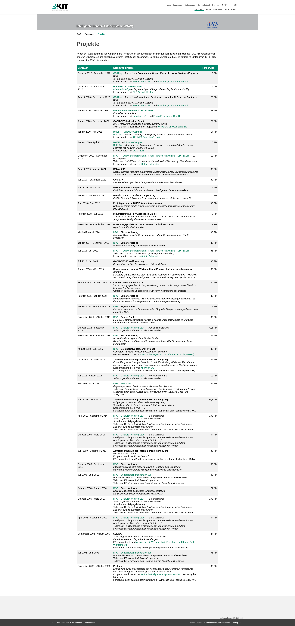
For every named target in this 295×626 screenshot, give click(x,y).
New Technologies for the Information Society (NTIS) (167, 354)
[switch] (242, 5)
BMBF (116, 131)
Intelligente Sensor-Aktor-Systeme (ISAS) (105, 26)
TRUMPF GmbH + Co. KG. (147, 137)
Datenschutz (190, 5)
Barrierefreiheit (204, 5)
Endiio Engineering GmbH (166, 116)
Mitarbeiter (218, 9)
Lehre (208, 9)
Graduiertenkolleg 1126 (133, 434)
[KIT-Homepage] (60, 7)
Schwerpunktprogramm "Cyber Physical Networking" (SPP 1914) (156, 155)
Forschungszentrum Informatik (173, 81)
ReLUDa (117, 145)
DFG (115, 155)
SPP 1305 (126, 383)
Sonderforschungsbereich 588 (136, 475)
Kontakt (234, 9)
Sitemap (215, 5)
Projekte (101, 34)
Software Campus (133, 131)
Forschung (199, 9)
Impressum (177, 5)
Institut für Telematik (148, 164)
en (235, 5)
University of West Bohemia (172, 126)
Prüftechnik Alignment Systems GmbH (160, 574)
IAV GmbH (138, 150)
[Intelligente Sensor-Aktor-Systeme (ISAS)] (212, 25)
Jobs (227, 9)
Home (168, 5)
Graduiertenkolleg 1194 (133, 327)
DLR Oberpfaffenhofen (144, 92)
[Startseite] (242, 9)
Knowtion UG (139, 116)
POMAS (117, 134)
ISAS (79, 34)
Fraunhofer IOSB (141, 81)
